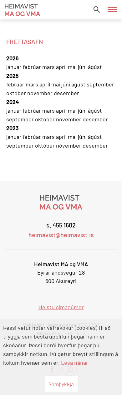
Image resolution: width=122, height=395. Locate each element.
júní (83, 66)
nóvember (40, 93)
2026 (12, 58)
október (16, 93)
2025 (12, 75)
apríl (62, 66)
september (100, 84)
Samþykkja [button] (61, 384)
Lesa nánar (74, 362)
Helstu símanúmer (61, 307)
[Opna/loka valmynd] (112, 9)
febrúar (32, 66)
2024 (12, 101)
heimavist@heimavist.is (61, 234)
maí (73, 66)
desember (66, 93)
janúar (14, 66)
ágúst (95, 66)
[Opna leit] (96, 9)
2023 (12, 127)
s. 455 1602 (61, 225)
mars (49, 66)
